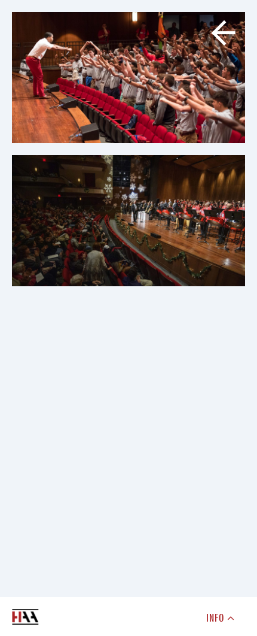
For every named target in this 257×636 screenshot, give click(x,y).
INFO (217, 617)
